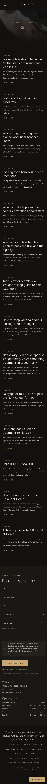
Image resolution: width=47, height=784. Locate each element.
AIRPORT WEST (23, 749)
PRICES (34, 754)
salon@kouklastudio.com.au (11, 692)
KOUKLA (27, 5)
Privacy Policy (34, 674)
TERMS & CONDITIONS (31, 763)
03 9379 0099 (7, 689)
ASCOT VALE (10, 749)
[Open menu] (5, 4)
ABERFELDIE (37, 745)
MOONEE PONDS (23, 745)
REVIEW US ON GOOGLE (18, 758)
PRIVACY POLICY (13, 763)
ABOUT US (35, 758)
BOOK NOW (37, 779)
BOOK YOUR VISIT (15, 663)
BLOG (26, 754)
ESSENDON (9, 745)
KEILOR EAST (37, 749)
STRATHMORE (16, 754)
